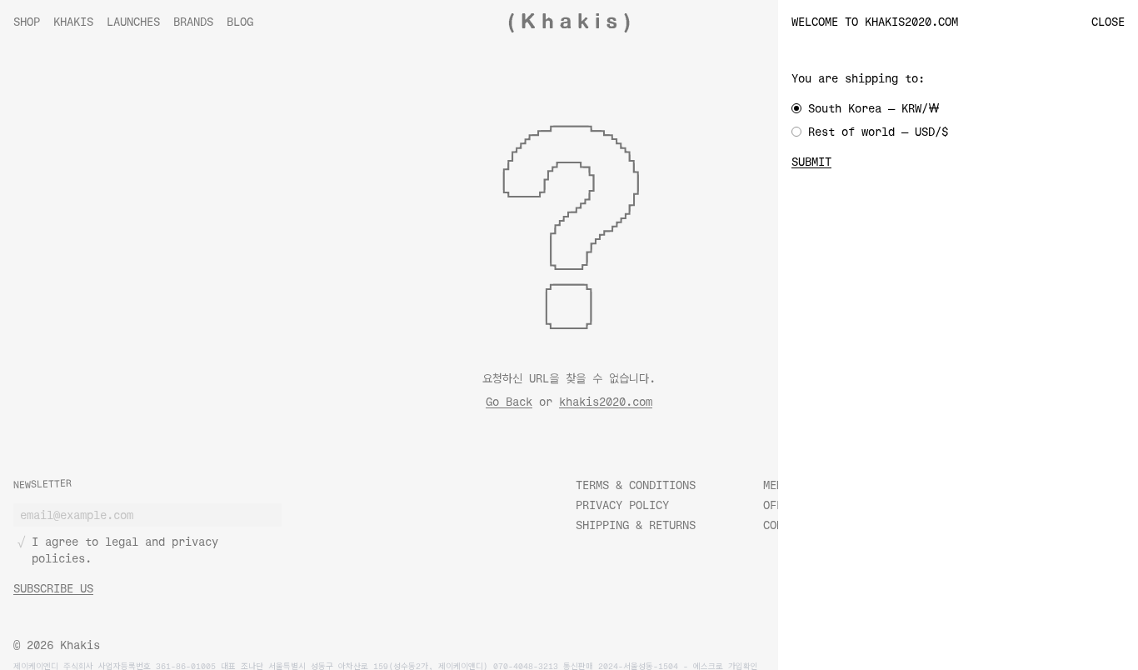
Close (1108, 21)
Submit (811, 161)
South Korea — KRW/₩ (874, 108)
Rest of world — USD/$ (878, 131)
